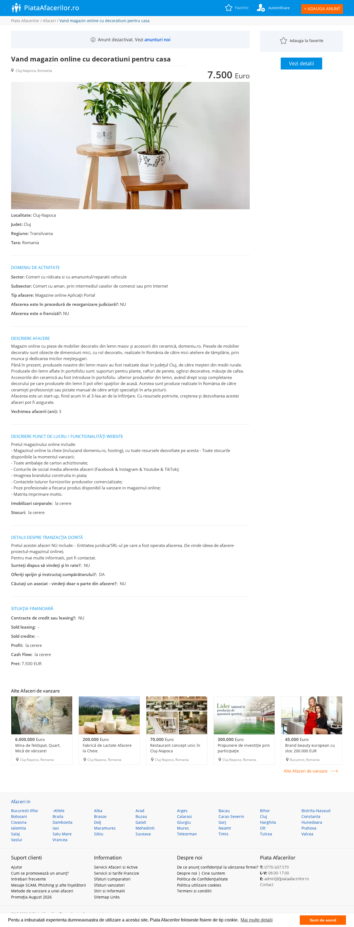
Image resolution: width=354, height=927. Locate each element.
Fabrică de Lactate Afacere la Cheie (107, 748)
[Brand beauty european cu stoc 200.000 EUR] (311, 715)
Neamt (224, 828)
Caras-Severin (231, 816)
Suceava (143, 833)
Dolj (97, 822)
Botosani (19, 816)
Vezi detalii (301, 63)
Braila (58, 816)
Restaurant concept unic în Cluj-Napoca (175, 748)
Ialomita (18, 828)
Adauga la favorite (306, 40)
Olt (263, 828)
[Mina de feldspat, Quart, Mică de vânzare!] (41, 715)
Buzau (141, 816)
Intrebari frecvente (28, 879)
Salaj (15, 833)
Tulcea (266, 833)
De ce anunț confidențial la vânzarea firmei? (217, 867)
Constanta (310, 816)
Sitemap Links (107, 897)
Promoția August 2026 (31, 897)
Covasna (19, 822)
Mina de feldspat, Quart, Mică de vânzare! (37, 748)
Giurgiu (184, 822)
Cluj (263, 816)
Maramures (105, 828)
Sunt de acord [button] (323, 920)
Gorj (222, 822)
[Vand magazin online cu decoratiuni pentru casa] (130, 207)
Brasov (100, 816)
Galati (141, 822)
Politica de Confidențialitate (202, 879)
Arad (140, 810)
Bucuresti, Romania (305, 759)
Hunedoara (311, 822)
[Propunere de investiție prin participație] (244, 715)
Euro (30, 739)
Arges (182, 810)
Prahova (308, 828)
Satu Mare (62, 833)
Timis (223, 833)
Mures (183, 828)
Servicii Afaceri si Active (116, 867)
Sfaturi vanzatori (109, 885)
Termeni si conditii (194, 891)
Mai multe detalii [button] (257, 920)
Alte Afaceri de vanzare (305, 771)
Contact (267, 884)
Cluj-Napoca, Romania (37, 759)
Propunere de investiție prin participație (244, 748)
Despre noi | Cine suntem (201, 873)
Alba (98, 810)
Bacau (224, 810)
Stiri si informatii (109, 891)
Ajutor (16, 867)
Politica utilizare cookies (199, 885)
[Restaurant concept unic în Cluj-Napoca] (176, 715)
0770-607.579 (276, 867)
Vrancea (60, 839)
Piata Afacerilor (25, 20)
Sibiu (98, 833)
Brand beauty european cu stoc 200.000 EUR (310, 748)
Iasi (56, 828)
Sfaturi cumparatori (112, 879)
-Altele (58, 810)
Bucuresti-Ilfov (24, 810)
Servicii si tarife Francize (116, 873)
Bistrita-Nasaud (315, 810)
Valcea (307, 833)
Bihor (265, 810)
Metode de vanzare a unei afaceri (42, 891)
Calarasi (184, 816)
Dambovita (62, 822)
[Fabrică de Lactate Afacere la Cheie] (109, 715)
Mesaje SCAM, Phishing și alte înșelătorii (48, 885)
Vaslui (16, 839)
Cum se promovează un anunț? (40, 873)
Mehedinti (145, 828)
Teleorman (187, 833)
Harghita (268, 822)
